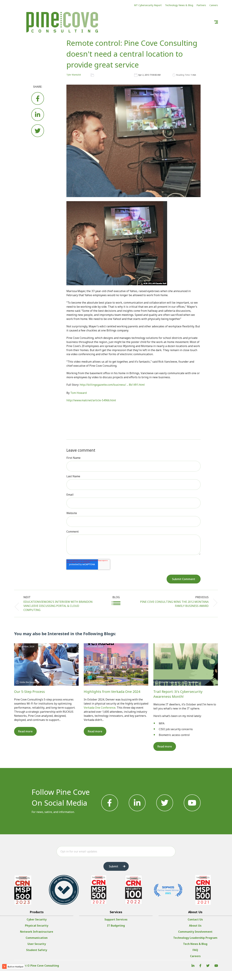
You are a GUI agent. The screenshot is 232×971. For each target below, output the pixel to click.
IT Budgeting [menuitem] (116, 925)
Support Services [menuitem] (115, 919)
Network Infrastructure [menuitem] (36, 932)
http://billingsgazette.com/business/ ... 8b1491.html (112, 385)
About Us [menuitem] (195, 925)
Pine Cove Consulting (44, 965)
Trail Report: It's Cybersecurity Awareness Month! (177, 694)
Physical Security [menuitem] (36, 925)
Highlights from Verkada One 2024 (112, 691)
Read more (25, 731)
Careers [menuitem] (195, 956)
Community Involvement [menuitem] (195, 932)
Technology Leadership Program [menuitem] (195, 938)
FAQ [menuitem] (195, 950)
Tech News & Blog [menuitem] (195, 944)
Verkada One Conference (99, 707)
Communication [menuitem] (37, 938)
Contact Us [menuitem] (195, 919)
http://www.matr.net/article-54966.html (91, 400)
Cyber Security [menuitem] (37, 919)
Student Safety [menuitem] (36, 950)
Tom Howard (78, 393)
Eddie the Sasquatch (30, 682)
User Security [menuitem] (37, 944)
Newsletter (193, 682)
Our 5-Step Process (29, 691)
